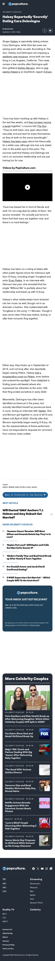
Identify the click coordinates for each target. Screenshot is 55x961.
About (5, 937)
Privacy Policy (35, 625)
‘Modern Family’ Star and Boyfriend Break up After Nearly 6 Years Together (29, 557)
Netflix (32, 895)
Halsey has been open (15, 141)
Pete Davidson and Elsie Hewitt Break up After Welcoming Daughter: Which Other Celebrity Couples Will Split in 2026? (27, 718)
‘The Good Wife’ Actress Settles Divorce (18, 771)
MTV (5, 914)
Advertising (7, 933)
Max (32, 891)
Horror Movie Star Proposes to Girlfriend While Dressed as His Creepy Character (20, 843)
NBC (4, 887)
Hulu (32, 899)
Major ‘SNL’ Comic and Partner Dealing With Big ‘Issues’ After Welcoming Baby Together (18, 753)
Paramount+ (35, 883)
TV (4, 879)
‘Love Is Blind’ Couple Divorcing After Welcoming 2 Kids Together (20, 825)
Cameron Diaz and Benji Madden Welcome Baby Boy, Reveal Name (20, 788)
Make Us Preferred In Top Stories (24, 494)
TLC (4, 917)
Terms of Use (9, 625)
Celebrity (35, 909)
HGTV (5, 921)
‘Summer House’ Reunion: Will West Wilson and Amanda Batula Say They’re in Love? (29, 534)
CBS (4, 891)
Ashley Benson (26, 68)
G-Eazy (47, 71)
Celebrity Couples (12, 12)
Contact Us (7, 929)
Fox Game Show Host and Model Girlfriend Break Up (19, 735)
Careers (6, 941)
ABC (4, 883)
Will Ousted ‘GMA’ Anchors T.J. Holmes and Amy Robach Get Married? (23, 513)
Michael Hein (9, 29)
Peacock (33, 887)
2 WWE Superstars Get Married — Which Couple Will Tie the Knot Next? (28, 579)
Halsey (14, 41)
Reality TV (8, 909)
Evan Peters (15, 280)
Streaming (36, 879)
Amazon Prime (36, 902)
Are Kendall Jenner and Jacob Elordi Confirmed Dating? (26, 568)
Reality (9, 819)
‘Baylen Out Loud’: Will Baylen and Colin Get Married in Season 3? (28, 546)
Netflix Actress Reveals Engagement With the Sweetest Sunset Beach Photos (18, 807)
